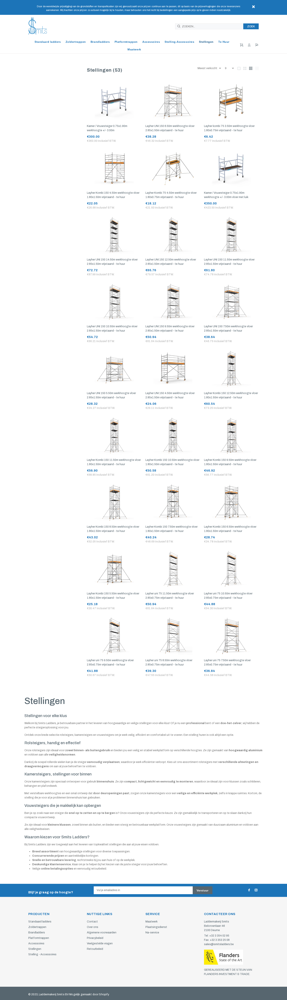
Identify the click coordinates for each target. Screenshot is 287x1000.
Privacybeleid (95, 938)
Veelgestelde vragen (100, 943)
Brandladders (36, 932)
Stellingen (34, 948)
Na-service (152, 932)
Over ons (92, 927)
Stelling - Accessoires (42, 954)
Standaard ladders (39, 921)
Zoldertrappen (37, 927)
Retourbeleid (95, 948)
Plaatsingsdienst (156, 927)
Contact (92, 921)
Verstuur (202, 890)
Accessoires (36, 943)
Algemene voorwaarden (101, 932)
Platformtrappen (38, 938)
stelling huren (197, 734)
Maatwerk (151, 921)
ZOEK (251, 26)
